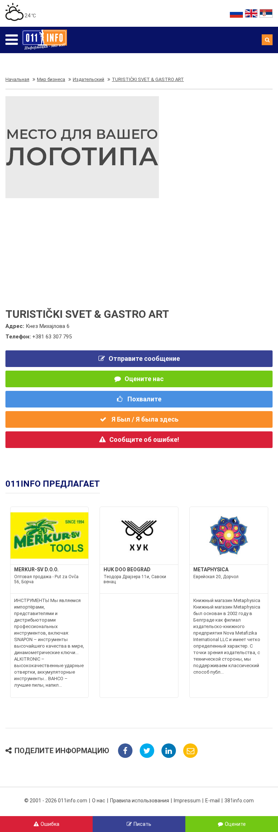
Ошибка (50, 824)
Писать (142, 824)
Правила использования (139, 800)
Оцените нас (144, 379)
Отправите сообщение (144, 358)
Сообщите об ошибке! (144, 439)
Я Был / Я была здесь (144, 419)
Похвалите (143, 399)
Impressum (187, 800)
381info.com (239, 800)
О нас (98, 800)
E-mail (212, 800)
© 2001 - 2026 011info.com (55, 800)
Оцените (235, 824)
